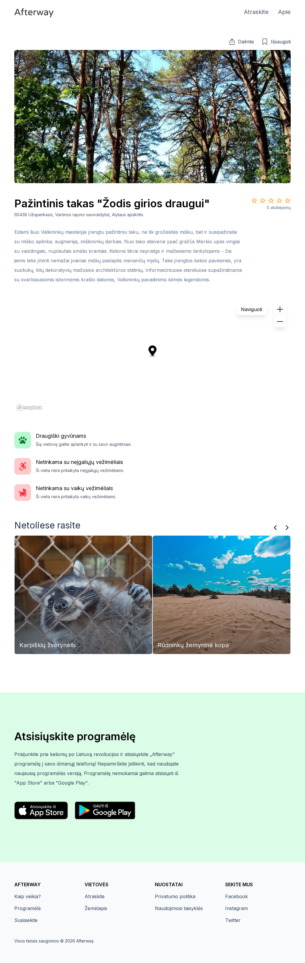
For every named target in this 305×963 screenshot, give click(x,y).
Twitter (233, 920)
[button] (241, 41)
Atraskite (95, 896)
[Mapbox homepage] (29, 407)
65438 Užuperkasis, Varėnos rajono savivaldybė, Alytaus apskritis (78, 214)
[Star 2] (263, 200)
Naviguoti (251, 309)
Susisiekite (26, 920)
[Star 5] (288, 200)
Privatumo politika (175, 896)
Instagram (236, 908)
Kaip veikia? (27, 896)
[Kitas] (287, 527)
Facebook (236, 896)
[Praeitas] (275, 527)
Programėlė (27, 908)
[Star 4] (279, 200)
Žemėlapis (96, 908)
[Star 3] (271, 200)
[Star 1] (254, 200)
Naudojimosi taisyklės (179, 908)
